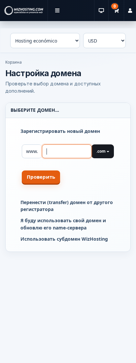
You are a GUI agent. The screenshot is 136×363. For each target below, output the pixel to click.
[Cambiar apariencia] (101, 10)
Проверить (41, 176)
